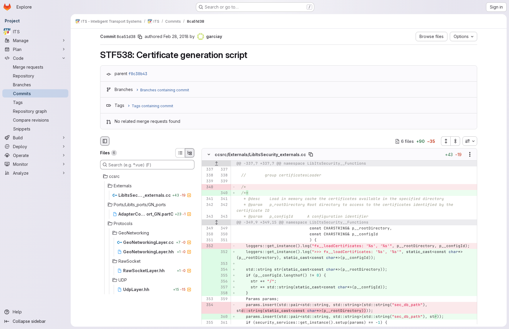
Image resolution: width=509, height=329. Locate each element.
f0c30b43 (137, 73)
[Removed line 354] (208, 305)
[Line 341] (208, 199)
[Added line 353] (223, 264)
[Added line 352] (223, 252)
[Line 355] (208, 323)
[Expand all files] (445, 141)
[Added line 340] (223, 193)
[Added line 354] (223, 270)
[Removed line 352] (208, 246)
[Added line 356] (223, 282)
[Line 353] (208, 299)
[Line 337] (208, 170)
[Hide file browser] (105, 141)
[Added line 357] (223, 287)
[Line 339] (208, 181)
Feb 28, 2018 (176, 36)
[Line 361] (223, 323)
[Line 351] (208, 240)
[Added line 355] (223, 276)
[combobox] (469, 141)
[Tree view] (189, 153)
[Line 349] (208, 229)
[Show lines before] (216, 164)
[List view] (180, 153)
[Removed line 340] (208, 187)
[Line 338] (208, 175)
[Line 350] (208, 234)
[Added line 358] (223, 293)
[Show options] (469, 154)
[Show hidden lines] (216, 223)
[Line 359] (223, 299)
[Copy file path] (310, 154)
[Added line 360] (223, 317)
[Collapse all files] (455, 141)
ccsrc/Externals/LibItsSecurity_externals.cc (260, 154)
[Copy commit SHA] (139, 36)
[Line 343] (208, 217)
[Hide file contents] (208, 154)
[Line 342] (208, 205)
